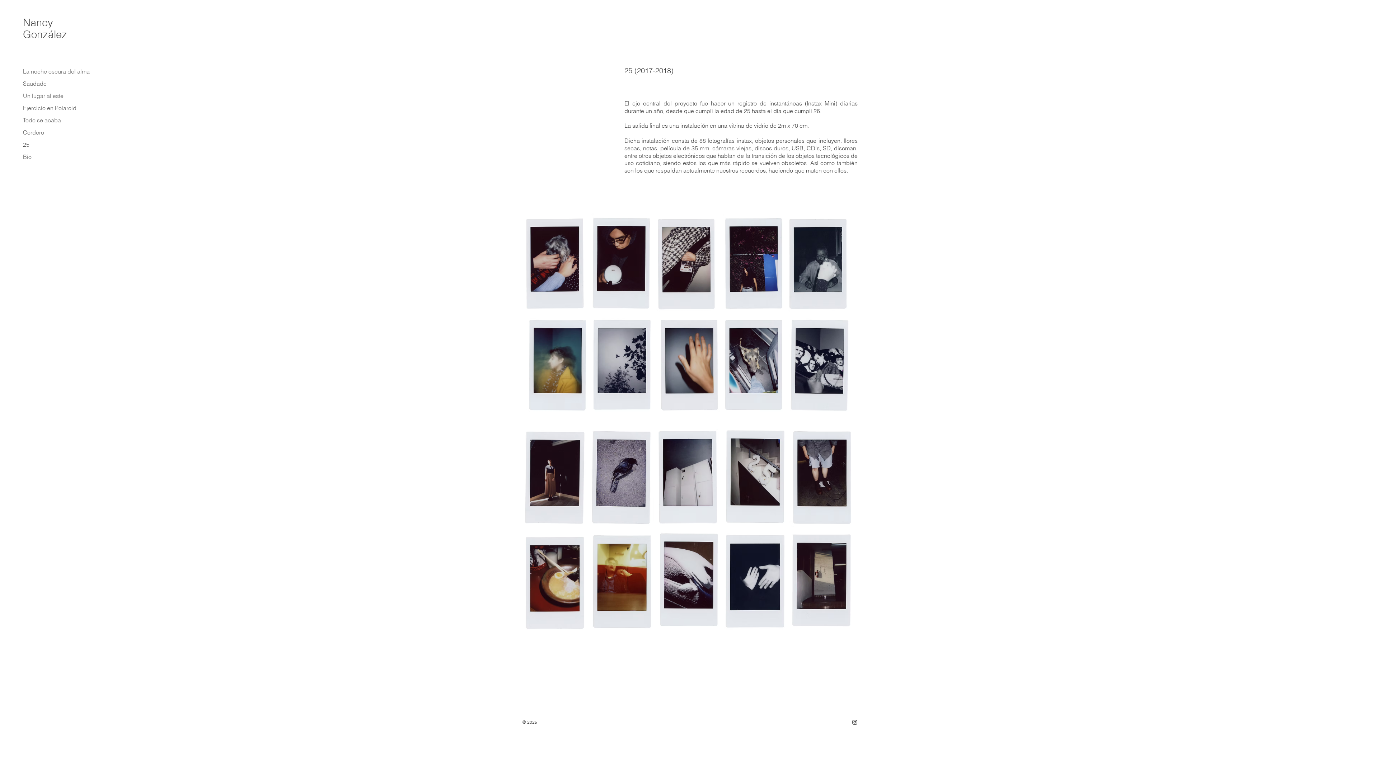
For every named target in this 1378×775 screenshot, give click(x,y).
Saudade (35, 83)
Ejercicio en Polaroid (49, 108)
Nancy (38, 22)
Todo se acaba (42, 120)
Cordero (33, 132)
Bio (27, 156)
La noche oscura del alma (54, 71)
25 (26, 144)
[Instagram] (855, 722)
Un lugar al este (43, 95)
